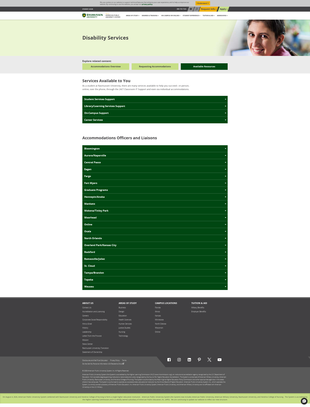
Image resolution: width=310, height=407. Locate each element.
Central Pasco (92, 162)
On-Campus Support (96, 113)
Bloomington (92, 148)
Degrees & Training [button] (150, 16)
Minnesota (159, 319)
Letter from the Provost (92, 336)
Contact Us (86, 307)
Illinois (157, 311)
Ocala (87, 231)
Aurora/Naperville (95, 155)
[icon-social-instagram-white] (179, 360)
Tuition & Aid (199, 303)
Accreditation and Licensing (93, 311)
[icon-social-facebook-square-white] (169, 360)
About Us (87, 303)
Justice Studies (124, 327)
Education (123, 315)
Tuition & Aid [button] (208, 16)
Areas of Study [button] (132, 16)
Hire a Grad (87, 323)
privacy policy (147, 4)
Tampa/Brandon (94, 272)
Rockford (89, 252)
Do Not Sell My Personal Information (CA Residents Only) (102, 364)
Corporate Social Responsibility (94, 319)
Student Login (87, 9)
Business (122, 307)
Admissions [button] (222, 16)
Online (88, 224)
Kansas (158, 315)
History (85, 327)
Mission (85, 340)
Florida (158, 307)
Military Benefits (197, 307)
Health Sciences (125, 319)
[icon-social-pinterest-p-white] (199, 360)
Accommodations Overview (106, 66)
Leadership (86, 332)
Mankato (89, 203)
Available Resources (204, 66)
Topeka (88, 279)
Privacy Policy (115, 360)
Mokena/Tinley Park (96, 210)
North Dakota (160, 323)
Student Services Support (99, 99)
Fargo (87, 176)
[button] (304, 401)
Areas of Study (128, 303)
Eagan (87, 169)
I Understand (202, 3)
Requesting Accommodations (155, 66)
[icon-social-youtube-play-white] (219, 360)
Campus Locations (166, 303)
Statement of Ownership (92, 352)
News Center (87, 344)
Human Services (125, 323)
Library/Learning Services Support (104, 106)
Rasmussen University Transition (95, 348)
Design (121, 311)
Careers (85, 315)
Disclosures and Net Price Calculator (95, 360)
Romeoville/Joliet (94, 259)
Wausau (89, 286)
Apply (223, 9)
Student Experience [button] (191, 16)
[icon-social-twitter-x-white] (209, 360)
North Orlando (93, 238)
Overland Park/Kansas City (100, 245)
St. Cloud (89, 265)
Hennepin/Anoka (94, 196)
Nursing (122, 332)
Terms (124, 360)
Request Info (208, 9)
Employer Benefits (198, 311)
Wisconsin (159, 327)
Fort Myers (90, 183)
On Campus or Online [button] (170, 16)
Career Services (93, 120)
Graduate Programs (96, 190)
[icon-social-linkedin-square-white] (189, 360)
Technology (123, 336)
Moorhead (90, 217)
